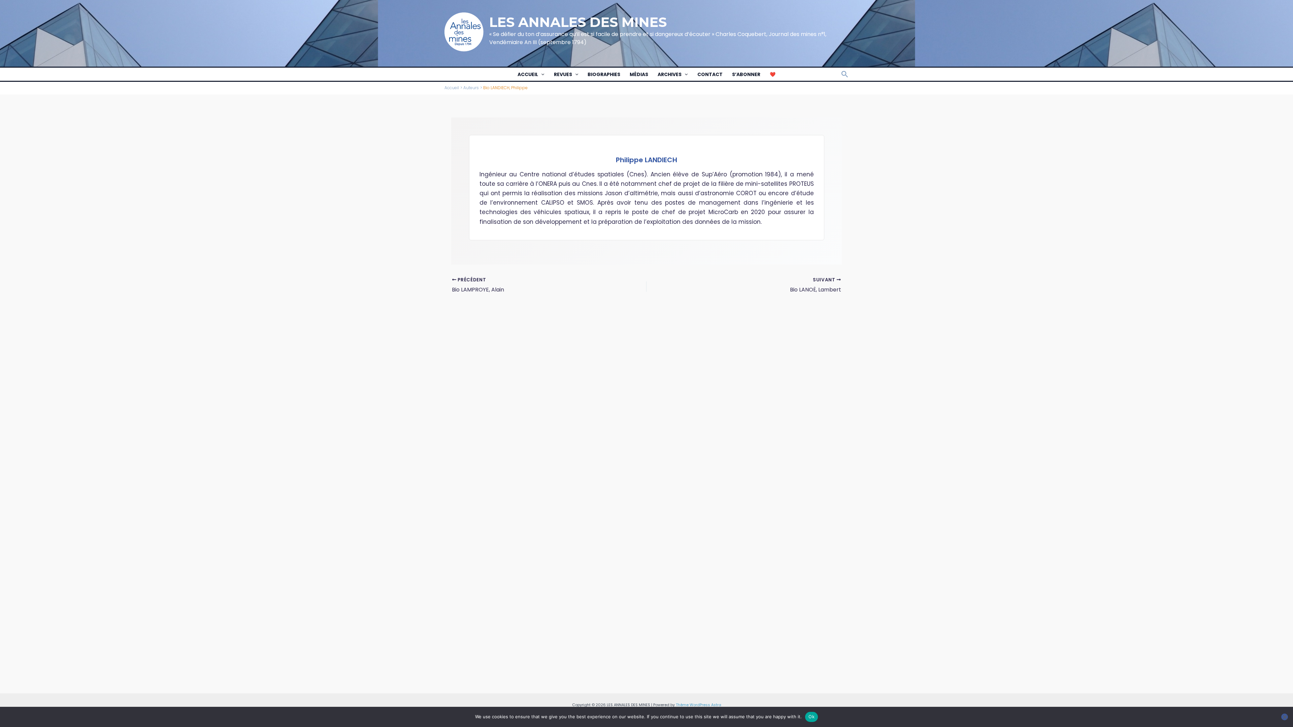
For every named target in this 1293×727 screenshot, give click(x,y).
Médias (639, 74)
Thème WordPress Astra (698, 704)
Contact (710, 74)
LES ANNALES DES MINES (578, 22)
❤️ (772, 74)
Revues (563, 74)
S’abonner (746, 74)
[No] (1284, 717)
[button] (541, 74)
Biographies (604, 74)
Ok (811, 716)
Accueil (528, 74)
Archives (670, 74)
